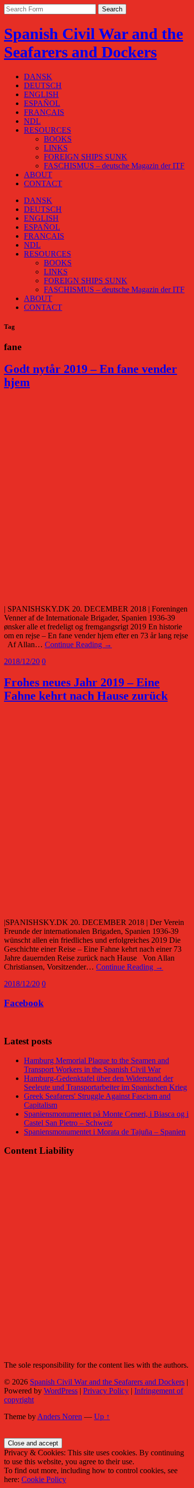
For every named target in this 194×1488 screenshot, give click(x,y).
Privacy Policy (106, 1390)
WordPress (61, 1390)
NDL (32, 121)
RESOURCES (47, 130)
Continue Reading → (78, 644)
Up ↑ (102, 1416)
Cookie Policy (43, 1479)
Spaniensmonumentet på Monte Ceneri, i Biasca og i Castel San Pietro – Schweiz (106, 1118)
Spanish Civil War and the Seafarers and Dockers (93, 43)
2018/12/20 (22, 661)
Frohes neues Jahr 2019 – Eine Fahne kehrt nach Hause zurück (86, 689)
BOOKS (58, 139)
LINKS (56, 148)
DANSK (38, 76)
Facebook (24, 1003)
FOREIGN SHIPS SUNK (85, 157)
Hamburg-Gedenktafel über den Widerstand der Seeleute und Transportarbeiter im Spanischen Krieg (105, 1082)
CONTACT (43, 183)
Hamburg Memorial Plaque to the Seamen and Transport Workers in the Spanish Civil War (96, 1065)
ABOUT (38, 174)
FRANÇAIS (44, 112)
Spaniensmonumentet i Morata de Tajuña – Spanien (105, 1132)
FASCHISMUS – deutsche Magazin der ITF (114, 165)
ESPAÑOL (42, 103)
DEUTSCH (43, 85)
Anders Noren (59, 1416)
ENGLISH (41, 94)
